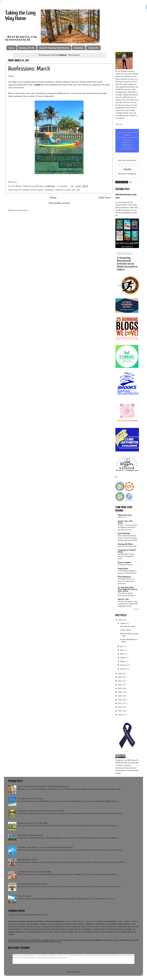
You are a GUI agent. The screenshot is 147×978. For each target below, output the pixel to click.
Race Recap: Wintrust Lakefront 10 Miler (33, 884)
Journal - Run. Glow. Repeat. (125, 522)
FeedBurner (132, 174)
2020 (120, 692)
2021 (120, 688)
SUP (73, 190)
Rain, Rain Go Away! (127, 626)
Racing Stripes (123, 568)
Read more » (12, 182)
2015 (120, 711)
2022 (120, 684)
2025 (120, 673)
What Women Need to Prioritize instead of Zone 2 (127, 594)
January (123, 669)
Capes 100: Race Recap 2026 (127, 546)
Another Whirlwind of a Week (129, 640)
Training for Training (125, 564)
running (68, 190)
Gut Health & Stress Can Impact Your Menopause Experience (126, 581)
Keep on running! (124, 562)
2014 (120, 714)
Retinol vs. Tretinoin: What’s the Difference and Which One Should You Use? (127, 527)
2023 (120, 681)
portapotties (49, 190)
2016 (120, 707)
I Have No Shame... (25, 896)
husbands (26, 190)
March (123, 661)
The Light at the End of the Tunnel (30, 798)
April (122, 657)
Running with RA (26, 48)
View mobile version (59, 203)
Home (53, 197)
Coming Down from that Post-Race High (32, 823)
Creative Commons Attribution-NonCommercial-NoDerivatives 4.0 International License (127, 769)
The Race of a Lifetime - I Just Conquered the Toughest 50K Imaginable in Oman (128, 603)
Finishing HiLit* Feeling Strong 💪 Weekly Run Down (126, 556)
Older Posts (104, 197)
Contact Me (93, 48)
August (123, 623)
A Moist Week (125, 630)
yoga (78, 190)
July (122, 646)
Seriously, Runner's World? (27, 859)
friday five (18, 190)
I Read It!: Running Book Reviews (54, 48)
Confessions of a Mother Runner (127, 551)
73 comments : (62, 186)
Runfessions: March (29, 68)
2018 (120, 700)
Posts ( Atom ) (23, 210)
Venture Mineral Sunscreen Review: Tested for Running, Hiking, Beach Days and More (128, 537)
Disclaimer (78, 48)
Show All (136, 609)
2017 (120, 703)
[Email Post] (71, 186)
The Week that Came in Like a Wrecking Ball (34, 872)
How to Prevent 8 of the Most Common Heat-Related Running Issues (43, 786)
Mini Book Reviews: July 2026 (129, 634)
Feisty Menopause (124, 577)
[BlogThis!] (79, 186)
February (123, 665)
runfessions (59, 190)
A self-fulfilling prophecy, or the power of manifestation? (127, 571)
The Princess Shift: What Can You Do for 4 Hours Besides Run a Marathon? (45, 847)
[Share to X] (82, 186)
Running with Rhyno (125, 544)
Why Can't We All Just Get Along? (30, 835)
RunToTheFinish (124, 533)
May (122, 654)
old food (34, 190)
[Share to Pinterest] (87, 186)
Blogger (78, 972)
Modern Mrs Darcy (125, 515)
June (122, 650)
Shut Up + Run (123, 599)
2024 (120, 677)
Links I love (122, 517)
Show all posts (74, 55)
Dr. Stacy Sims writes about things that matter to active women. (127, 589)
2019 (120, 696)
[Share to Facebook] (84, 186)
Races (11, 48)
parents (41, 190)
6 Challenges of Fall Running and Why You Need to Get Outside (41, 811)
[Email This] (76, 186)
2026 (120, 620)
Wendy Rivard (120, 762)
